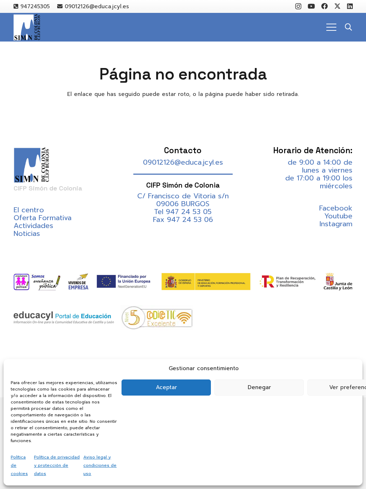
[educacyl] (64, 317)
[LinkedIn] (350, 6)
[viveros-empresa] (78, 281)
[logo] (27, 27)
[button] (348, 27)
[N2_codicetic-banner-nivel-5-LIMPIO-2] (156, 317)
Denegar (259, 387)
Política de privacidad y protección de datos (57, 465)
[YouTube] (311, 6)
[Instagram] (298, 6)
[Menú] (331, 27)
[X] (337, 6)
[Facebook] (324, 6)
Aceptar (166, 387)
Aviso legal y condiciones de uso (100, 465)
